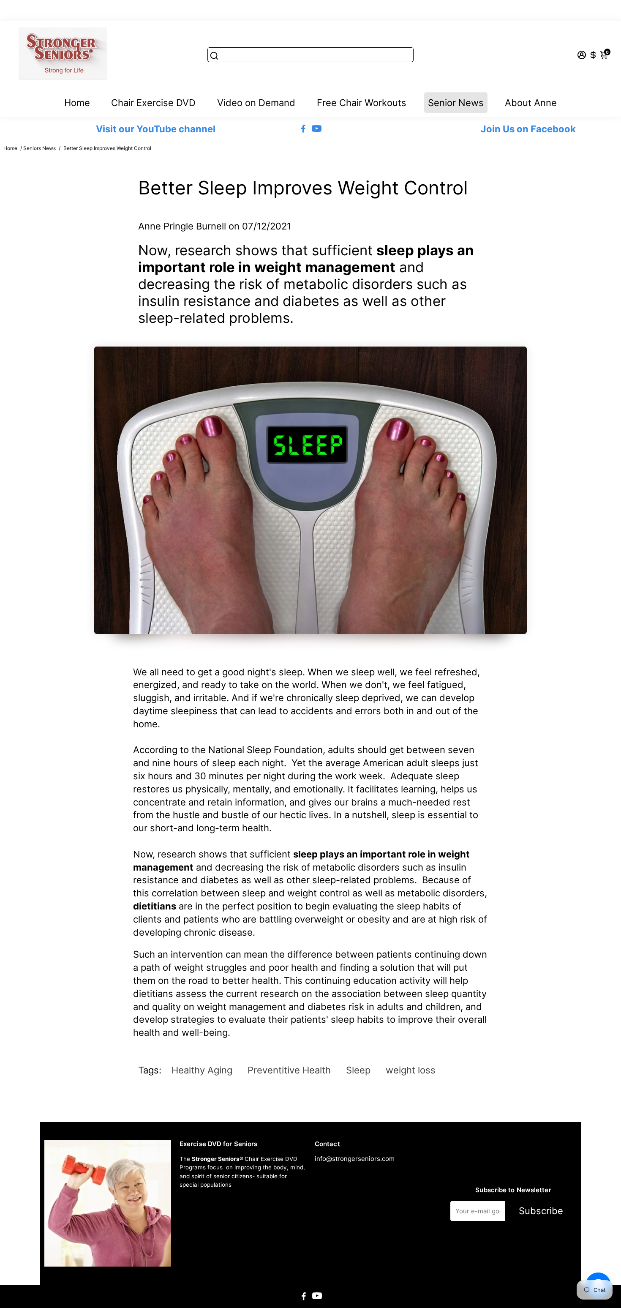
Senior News (456, 102)
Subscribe (541, 1210)
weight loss (411, 1070)
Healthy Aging (202, 1070)
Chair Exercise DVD (153, 102)
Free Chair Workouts (361, 102)
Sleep (358, 1070)
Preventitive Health (289, 1070)
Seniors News (39, 148)
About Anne (531, 102)
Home (77, 102)
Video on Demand (256, 102)
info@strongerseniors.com (355, 1159)
